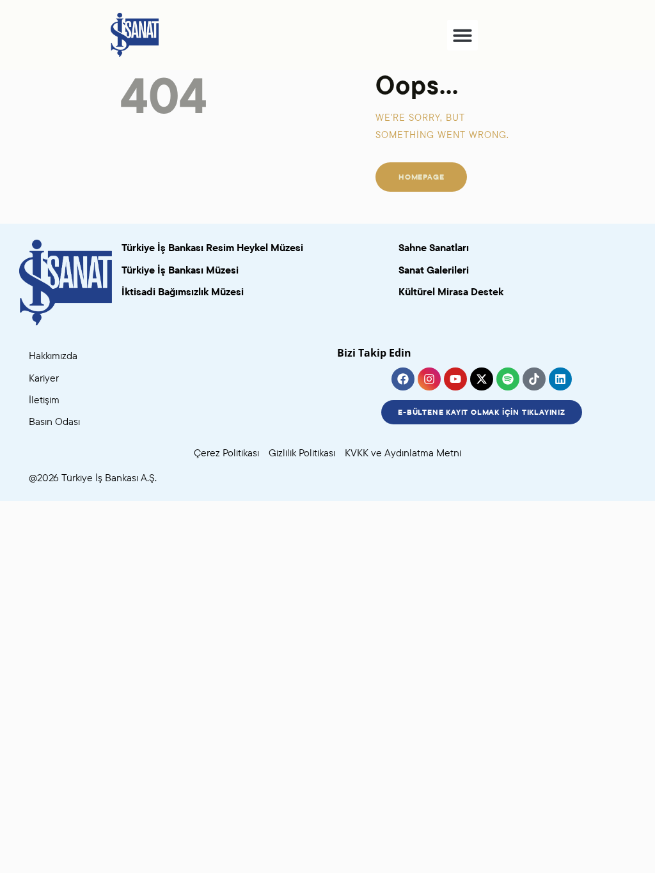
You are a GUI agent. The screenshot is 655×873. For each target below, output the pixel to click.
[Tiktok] (534, 378)
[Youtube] (455, 378)
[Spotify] (507, 378)
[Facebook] (402, 378)
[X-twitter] (481, 378)
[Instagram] (429, 378)
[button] (462, 35)
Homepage (421, 177)
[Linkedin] (560, 378)
